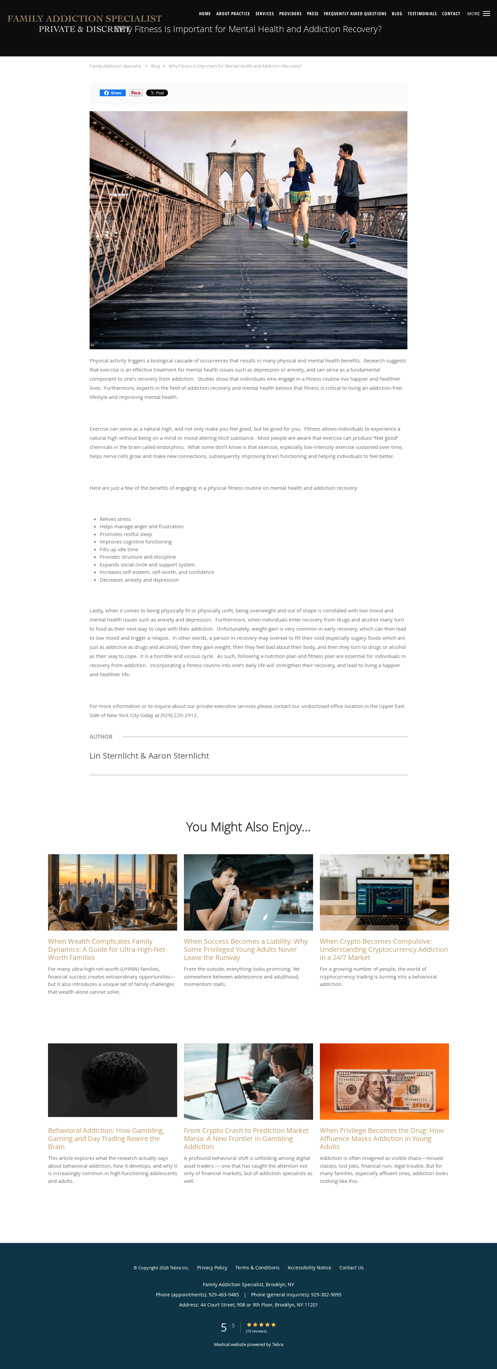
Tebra (277, 1344)
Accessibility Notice (309, 1267)
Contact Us (351, 1267)
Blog (155, 66)
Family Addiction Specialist (115, 66)
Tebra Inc (179, 1268)
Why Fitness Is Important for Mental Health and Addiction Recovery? (235, 66)
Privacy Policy (212, 1267)
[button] (486, 13)
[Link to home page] (85, 25)
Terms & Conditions (257, 1267)
